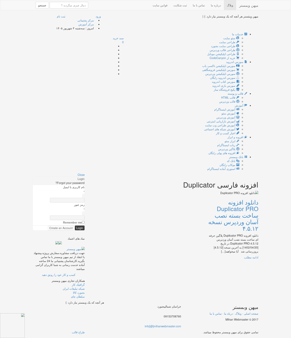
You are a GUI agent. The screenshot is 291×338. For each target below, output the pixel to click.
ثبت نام (61, 16)
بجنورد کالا (79, 292)
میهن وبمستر (248, 5)
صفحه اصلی (251, 313)
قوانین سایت (160, 5)
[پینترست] (115, 66)
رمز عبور (79, 205)
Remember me (72, 222)
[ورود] (290, 336)
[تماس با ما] (76, 248)
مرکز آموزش (86, 24)
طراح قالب (78, 332)
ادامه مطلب (251, 257)
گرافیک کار (78, 285)
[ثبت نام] (287, 336)
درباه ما (228, 313)
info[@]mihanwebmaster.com (163, 326)
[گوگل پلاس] (115, 50)
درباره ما (216, 5)
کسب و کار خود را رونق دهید (58, 275)
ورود (98, 16)
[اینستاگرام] (115, 74)
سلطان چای (78, 296)
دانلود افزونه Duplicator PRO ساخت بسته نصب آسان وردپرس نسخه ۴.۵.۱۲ (233, 215)
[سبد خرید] (284, 336)
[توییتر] (115, 58)
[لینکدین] (115, 62)
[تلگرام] (115, 70)
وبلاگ (230, 5)
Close (81, 175)
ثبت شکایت (180, 5)
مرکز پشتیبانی (85, 20)
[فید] (115, 46)
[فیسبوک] (115, 54)
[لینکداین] (97, 308)
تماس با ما (199, 5)
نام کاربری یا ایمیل (74, 187)
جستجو (42, 5)
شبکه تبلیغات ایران (74, 288)
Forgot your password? (70, 183)
